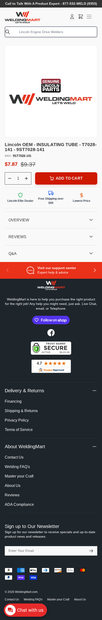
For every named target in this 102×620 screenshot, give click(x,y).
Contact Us (14, 457)
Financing (13, 401)
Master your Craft (19, 476)
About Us (12, 486)
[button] (80, 16)
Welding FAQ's (17, 467)
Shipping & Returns (21, 411)
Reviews (12, 495)
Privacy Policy (17, 420)
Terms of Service (19, 430)
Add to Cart (69, 178)
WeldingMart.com (26, 592)
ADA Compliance (19, 504)
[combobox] (51, 31)
